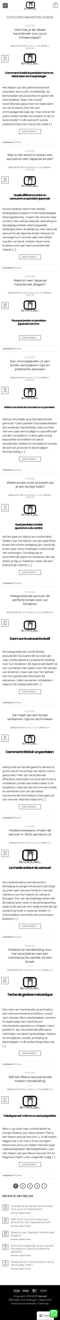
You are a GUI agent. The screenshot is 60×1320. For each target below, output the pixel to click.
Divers (18, 142)
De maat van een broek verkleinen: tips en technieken (30, 717)
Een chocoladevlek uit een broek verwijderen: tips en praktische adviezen (30, 365)
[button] (5, 5)
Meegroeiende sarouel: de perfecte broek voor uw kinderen (30, 600)
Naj (52, 612)
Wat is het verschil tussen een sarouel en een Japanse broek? (30, 157)
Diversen (30, 26)
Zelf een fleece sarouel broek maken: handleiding (30, 1079)
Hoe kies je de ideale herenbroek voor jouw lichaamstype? (30, 33)
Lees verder (30, 131)
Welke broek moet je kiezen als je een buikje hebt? (30, 484)
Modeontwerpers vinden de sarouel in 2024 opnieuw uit (30, 832)
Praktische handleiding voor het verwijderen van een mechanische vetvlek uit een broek (30, 955)
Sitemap (44, 1303)
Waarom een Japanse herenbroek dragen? (30, 282)
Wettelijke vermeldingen (22, 1299)
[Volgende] (44, 1186)
